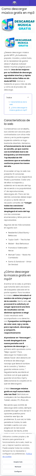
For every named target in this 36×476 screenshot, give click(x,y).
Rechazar (18, 467)
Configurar (18, 471)
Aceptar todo (18, 462)
